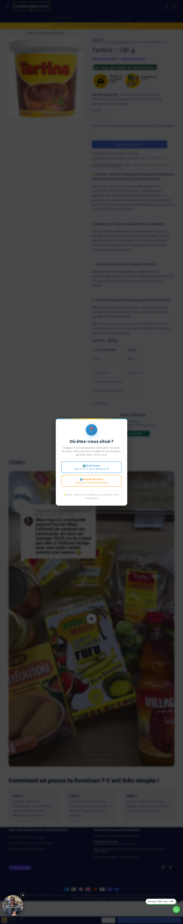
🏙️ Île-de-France (91, 467)
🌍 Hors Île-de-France (91, 481)
